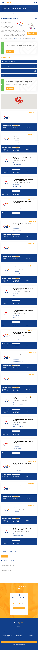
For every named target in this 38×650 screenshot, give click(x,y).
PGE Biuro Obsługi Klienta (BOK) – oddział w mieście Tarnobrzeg (23, 114)
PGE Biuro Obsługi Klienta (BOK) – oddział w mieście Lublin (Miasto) (23, 355)
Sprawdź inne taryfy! (19, 608)
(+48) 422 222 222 (16, 118)
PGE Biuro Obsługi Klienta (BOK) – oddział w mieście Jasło (23, 464)
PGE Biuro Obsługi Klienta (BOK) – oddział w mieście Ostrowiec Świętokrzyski (23, 180)
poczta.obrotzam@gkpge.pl (18, 273)
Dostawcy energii (19, 635)
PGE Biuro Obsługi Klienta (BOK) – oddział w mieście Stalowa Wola (23, 136)
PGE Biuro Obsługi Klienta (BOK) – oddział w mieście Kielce (23, 311)
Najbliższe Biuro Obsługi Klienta (8, 75)
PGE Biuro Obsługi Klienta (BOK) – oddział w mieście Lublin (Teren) (23, 376)
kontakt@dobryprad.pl (20, 644)
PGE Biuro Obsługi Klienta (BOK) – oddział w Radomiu (23, 442)
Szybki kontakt (10, 51)
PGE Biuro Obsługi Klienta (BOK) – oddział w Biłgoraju (23, 267)
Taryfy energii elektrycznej (7, 636)
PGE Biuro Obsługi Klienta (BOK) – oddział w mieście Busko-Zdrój (23, 289)
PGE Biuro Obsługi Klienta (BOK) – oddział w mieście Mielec (23, 158)
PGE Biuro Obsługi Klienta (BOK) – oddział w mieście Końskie (23, 507)
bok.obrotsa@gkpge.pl (17, 120)
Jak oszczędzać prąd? (6, 573)
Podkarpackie (11, 13)
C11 (15, 603)
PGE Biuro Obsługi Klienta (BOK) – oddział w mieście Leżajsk (23, 224)
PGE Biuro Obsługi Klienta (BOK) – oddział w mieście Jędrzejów (23, 485)
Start (7, 13)
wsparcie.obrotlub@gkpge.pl (18, 208)
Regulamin (31, 635)
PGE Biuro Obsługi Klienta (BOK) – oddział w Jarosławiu (23, 420)
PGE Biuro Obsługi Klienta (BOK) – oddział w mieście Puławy (23, 398)
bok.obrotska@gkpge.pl (17, 186)
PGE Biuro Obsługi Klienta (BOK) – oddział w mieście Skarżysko (23, 333)
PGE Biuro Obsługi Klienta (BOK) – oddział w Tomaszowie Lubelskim (23, 529)
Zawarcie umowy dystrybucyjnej (7, 635)
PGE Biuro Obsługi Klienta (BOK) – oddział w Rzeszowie (23, 245)
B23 (22, 603)
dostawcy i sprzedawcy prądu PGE (17, 38)
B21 (16, 605)
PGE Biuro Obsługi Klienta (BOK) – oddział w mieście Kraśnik (23, 202)
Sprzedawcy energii (19, 636)
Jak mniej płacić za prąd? (7, 570)
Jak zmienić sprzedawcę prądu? (8, 565)
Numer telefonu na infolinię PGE (8, 61)
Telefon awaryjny (5, 66)
